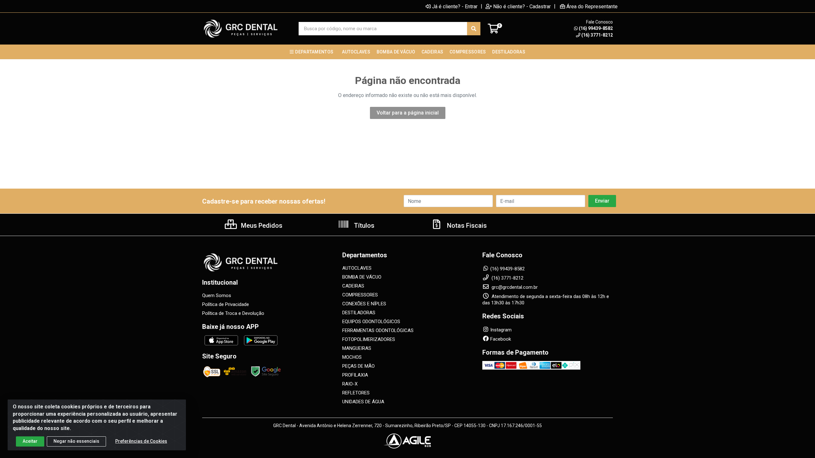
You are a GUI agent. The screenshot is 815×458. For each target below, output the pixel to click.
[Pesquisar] (473, 28)
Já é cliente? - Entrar (455, 6)
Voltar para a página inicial (408, 113)
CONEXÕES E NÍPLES (364, 304)
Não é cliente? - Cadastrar (522, 6)
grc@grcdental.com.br (514, 287)
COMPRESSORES (360, 295)
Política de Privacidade (225, 304)
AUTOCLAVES (357, 268)
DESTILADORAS (358, 313)
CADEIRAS (353, 286)
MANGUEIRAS (356, 348)
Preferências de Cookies (141, 441)
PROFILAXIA (355, 375)
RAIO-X (350, 384)
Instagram (501, 330)
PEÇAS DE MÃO (358, 366)
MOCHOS (352, 357)
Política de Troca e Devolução (233, 313)
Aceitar (30, 441)
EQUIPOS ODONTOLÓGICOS (371, 321)
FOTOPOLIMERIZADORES (368, 339)
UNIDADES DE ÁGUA (363, 402)
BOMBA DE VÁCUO (361, 277)
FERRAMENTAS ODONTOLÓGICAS (378, 330)
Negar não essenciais (76, 441)
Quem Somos (216, 295)
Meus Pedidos (260, 225)
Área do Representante (592, 6)
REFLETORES (356, 393)
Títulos (363, 225)
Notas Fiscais (466, 225)
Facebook (500, 339)
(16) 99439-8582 (596, 28)
